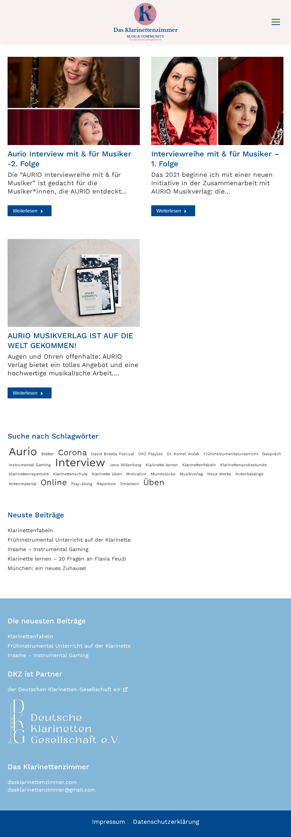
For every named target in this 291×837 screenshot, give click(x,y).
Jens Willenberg (125, 464)
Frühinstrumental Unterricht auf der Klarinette (69, 540)
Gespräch (271, 453)
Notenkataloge (249, 474)
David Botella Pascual (112, 453)
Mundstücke (163, 474)
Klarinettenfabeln (199, 464)
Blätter (47, 453)
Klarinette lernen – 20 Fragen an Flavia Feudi (67, 559)
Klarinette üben (107, 474)
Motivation (136, 474)
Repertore (106, 483)
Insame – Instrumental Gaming (48, 549)
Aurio (23, 451)
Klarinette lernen (162, 464)
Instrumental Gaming (30, 464)
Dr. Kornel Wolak (183, 453)
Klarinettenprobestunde (243, 464)
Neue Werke (219, 474)
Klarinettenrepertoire (29, 474)
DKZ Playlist (150, 453)
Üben (153, 482)
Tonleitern (129, 483)
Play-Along (81, 483)
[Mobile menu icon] (275, 22)
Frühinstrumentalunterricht (230, 453)
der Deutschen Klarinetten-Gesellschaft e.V (64, 689)
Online (54, 482)
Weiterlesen (25, 211)
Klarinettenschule (70, 474)
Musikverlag (191, 474)
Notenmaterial (22, 483)
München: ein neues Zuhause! (47, 568)
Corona (72, 452)
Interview (80, 462)
